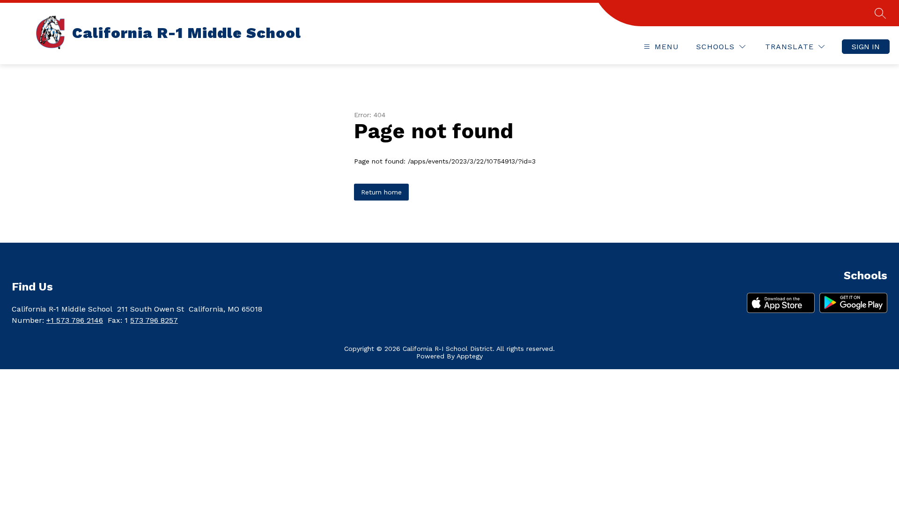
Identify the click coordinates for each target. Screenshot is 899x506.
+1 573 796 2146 (74, 320)
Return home (381, 192)
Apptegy (470, 356)
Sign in (866, 46)
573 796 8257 (154, 320)
